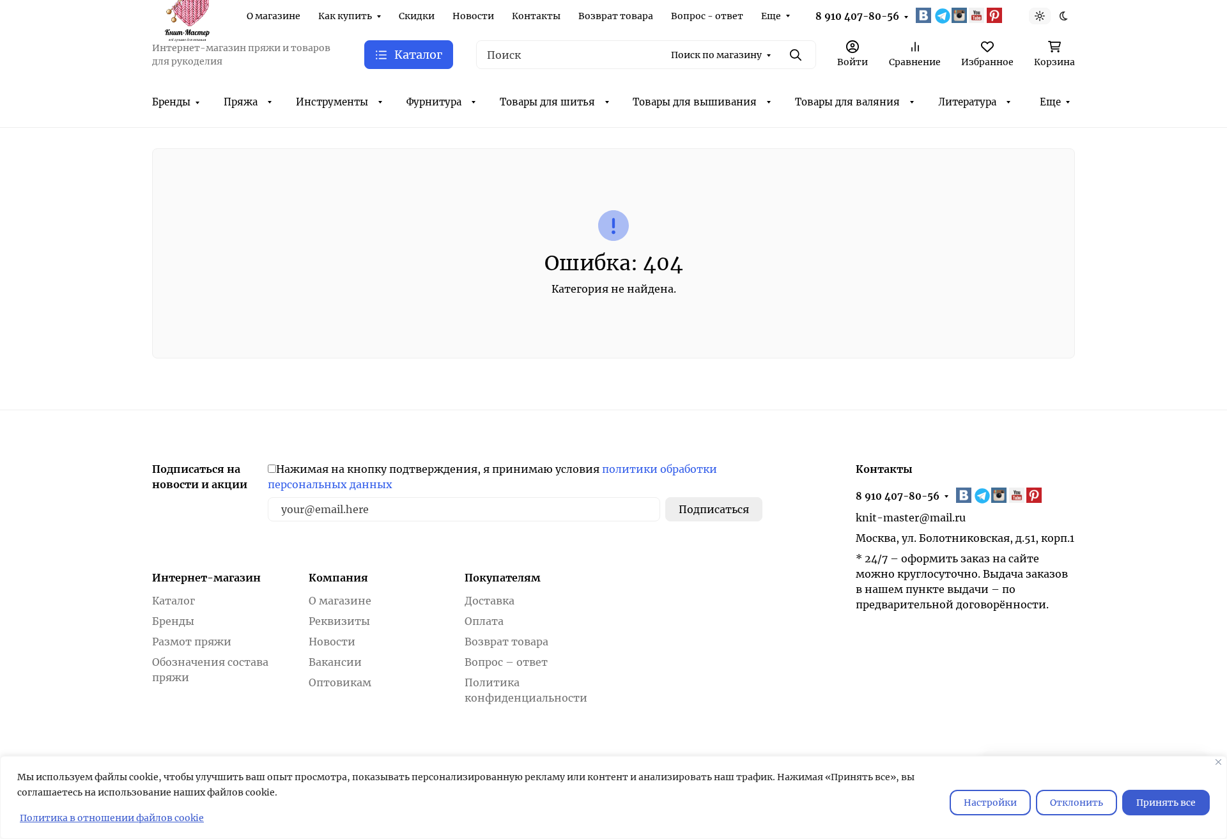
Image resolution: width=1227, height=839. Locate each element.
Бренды (171, 102)
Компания (338, 578)
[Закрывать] (1218, 762)
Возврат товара (615, 16)
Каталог (173, 600)
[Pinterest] (996, 15)
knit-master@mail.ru (911, 517)
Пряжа (241, 102)
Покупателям (503, 578)
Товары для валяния (847, 102)
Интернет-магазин (206, 578)
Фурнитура (433, 102)
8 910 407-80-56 (857, 16)
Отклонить (1076, 802)
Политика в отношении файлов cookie (112, 818)
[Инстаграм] (960, 15)
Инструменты (332, 102)
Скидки (417, 16)
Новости (473, 16)
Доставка (489, 600)
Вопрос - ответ (707, 16)
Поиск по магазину (716, 55)
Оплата (484, 621)
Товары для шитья (547, 102)
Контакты (536, 16)
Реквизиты (339, 621)
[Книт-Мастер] (186, 14)
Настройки (990, 802)
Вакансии (335, 662)
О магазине (273, 16)
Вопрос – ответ (506, 662)
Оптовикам (340, 682)
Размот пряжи (191, 641)
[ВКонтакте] (925, 15)
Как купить (345, 16)
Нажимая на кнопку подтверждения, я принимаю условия (492, 477)
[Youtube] (978, 15)
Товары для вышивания (695, 102)
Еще (771, 16)
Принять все (1166, 802)
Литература (967, 102)
